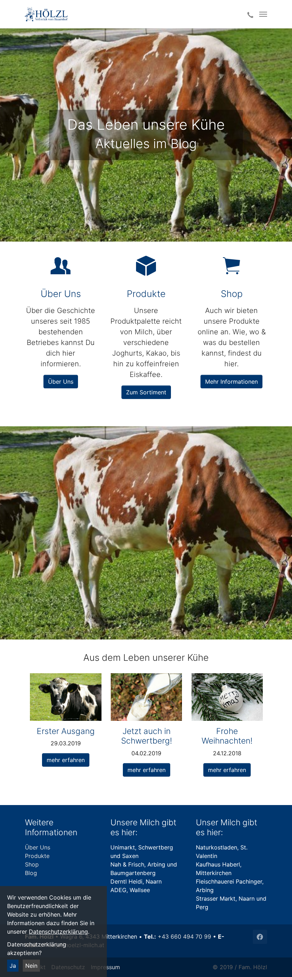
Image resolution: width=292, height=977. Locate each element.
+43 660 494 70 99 (184, 936)
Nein (31, 965)
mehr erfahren (66, 759)
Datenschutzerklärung (58, 931)
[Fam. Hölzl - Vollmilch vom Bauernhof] (129, 14)
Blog (31, 872)
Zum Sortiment (146, 392)
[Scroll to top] (276, 961)
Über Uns (60, 381)
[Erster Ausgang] (65, 696)
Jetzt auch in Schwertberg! (146, 736)
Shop (32, 864)
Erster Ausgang (66, 731)
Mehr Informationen (231, 381)
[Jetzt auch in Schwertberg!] (146, 696)
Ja (13, 965)
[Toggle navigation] (263, 14)
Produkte (37, 855)
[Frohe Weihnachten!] (227, 696)
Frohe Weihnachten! (227, 736)
